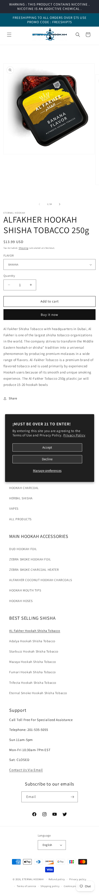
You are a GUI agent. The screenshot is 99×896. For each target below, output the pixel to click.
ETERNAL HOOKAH (33, 879)
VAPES (13, 508)
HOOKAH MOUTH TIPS (25, 590)
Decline (47, 459)
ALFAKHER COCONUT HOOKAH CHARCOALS (40, 580)
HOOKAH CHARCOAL (24, 488)
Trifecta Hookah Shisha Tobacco (32, 683)
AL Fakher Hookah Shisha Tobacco (34, 631)
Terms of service (26, 886)
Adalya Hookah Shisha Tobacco (32, 641)
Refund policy (57, 879)
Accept (47, 447)
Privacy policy (77, 879)
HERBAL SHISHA (21, 498)
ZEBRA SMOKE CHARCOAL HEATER (34, 570)
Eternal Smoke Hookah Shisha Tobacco (38, 693)
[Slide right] (60, 204)
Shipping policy (50, 886)
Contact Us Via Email (26, 770)
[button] (9, 35)
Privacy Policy (74, 435)
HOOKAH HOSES (20, 601)
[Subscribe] (72, 796)
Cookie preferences (75, 886)
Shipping (23, 247)
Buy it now (49, 314)
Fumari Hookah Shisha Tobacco (32, 672)
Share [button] (13, 398)
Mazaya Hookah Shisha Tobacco (32, 662)
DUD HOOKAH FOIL (23, 549)
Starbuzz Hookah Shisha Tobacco (33, 651)
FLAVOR (8, 255)
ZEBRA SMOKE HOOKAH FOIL (30, 559)
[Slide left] (39, 204)
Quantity (9, 276)
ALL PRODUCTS (20, 519)
